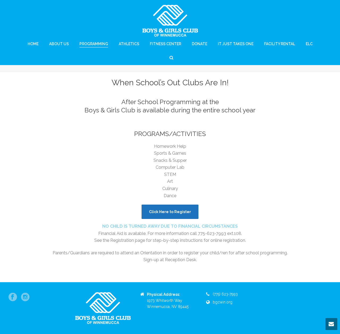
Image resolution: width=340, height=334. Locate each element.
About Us (59, 44)
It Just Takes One (235, 44)
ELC (309, 44)
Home (33, 44)
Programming (93, 44)
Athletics (129, 44)
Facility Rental (279, 44)
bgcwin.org (222, 302)
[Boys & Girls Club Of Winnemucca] (170, 20)
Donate (199, 44)
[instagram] (25, 297)
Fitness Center (165, 44)
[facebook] (12, 297)
